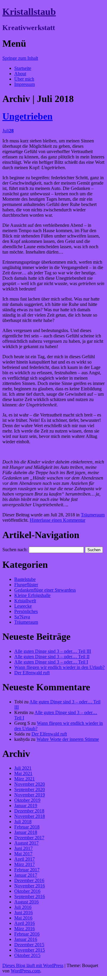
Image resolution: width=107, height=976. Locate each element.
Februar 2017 (27, 869)
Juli (8, 130)
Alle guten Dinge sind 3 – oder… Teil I (51, 661)
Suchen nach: (15, 549)
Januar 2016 (25, 939)
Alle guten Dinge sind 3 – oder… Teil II (51, 656)
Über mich (24, 78)
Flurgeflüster (26, 584)
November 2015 (29, 950)
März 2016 (24, 928)
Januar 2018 (25, 832)
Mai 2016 (23, 917)
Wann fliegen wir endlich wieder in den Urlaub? (59, 667)
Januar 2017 (25, 875)
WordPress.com (25, 970)
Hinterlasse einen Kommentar (57, 520)
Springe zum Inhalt (20, 58)
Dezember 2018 (29, 810)
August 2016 (26, 901)
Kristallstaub (29, 11)
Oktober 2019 (27, 800)
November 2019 (29, 794)
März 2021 (24, 778)
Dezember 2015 (29, 944)
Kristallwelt (25, 600)
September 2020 (29, 789)
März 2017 (24, 864)
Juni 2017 (23, 848)
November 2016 (29, 885)
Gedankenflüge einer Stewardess (45, 589)
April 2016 (24, 923)
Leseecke (23, 606)
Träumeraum (93, 514)
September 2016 (29, 896)
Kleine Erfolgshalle (32, 595)
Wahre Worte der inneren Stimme (68, 739)
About (20, 73)
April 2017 (24, 859)
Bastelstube (25, 579)
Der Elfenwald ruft (32, 672)
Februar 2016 (27, 933)
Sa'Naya (22, 616)
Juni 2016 (23, 912)
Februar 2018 (27, 826)
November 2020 (29, 784)
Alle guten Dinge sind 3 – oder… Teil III (52, 651)
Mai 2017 (23, 853)
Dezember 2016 (29, 880)
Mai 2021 (23, 773)
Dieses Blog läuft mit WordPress (32, 965)
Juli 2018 (23, 821)
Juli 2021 (23, 768)
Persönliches (26, 611)
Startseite (22, 68)
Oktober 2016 (27, 891)
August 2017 (26, 842)
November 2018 (29, 816)
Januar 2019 (25, 805)
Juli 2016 (23, 907)
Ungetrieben (27, 116)
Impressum (24, 84)
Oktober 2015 (27, 955)
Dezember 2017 (29, 837)
